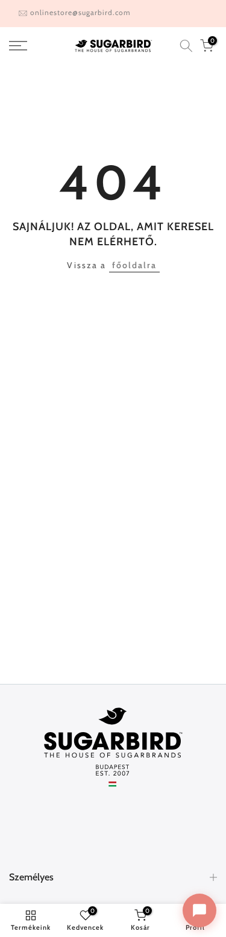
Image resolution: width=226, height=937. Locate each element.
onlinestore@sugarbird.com (80, 12)
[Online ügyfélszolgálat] (199, 910)
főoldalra (134, 265)
